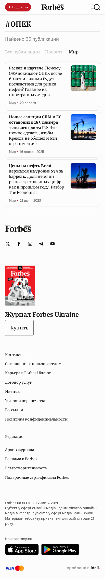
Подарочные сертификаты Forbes (37, 477)
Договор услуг (18, 382)
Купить (19, 328)
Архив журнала (19, 449)
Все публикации (22, 51)
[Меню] (95, 7)
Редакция (14, 436)
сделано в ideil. (83, 568)
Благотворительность (26, 468)
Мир (12, 103)
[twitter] (7, 243)
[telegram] (41, 243)
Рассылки (14, 410)
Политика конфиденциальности (36, 419)
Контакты (14, 354)
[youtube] (52, 243)
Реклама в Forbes (21, 459)
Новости (54, 51)
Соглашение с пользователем (33, 363)
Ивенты (12, 391)
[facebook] (18, 243)
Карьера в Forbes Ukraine (28, 373)
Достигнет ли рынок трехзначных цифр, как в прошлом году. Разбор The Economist (36, 179)
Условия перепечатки (26, 400)
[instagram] (30, 243)
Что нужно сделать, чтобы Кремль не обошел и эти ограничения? (35, 130)
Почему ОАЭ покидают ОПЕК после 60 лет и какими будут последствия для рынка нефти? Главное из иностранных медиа (35, 81)
